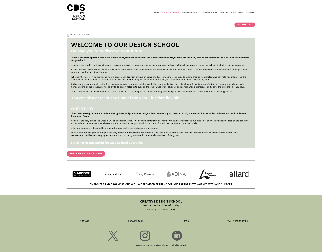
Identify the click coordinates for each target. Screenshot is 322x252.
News (241, 12)
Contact (250, 12)
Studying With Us (190, 12)
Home (156, 12)
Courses (224, 12)
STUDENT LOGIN (244, 24)
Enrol (233, 12)
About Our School (170, 12)
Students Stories (209, 12)
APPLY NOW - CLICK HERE (86, 153)
